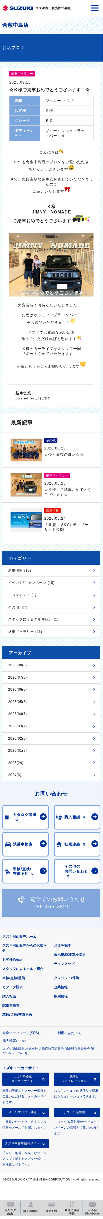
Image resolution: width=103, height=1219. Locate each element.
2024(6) (14, 775)
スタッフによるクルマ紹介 (22, 969)
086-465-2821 (51, 906)
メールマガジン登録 (22, 1112)
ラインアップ (64, 964)
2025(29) (15, 763)
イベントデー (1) (22, 595)
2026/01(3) (17, 751)
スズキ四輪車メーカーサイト (22, 1079)
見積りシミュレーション (74, 1079)
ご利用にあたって (67, 1033)
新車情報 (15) (19, 571)
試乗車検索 (10, 1005)
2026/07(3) (17, 677)
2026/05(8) (17, 702)
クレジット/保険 (66, 978)
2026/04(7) (17, 714)
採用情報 (61, 996)
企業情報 (61, 987)
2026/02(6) (17, 738)
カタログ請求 (12, 987)
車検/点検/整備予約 (17, 1015)
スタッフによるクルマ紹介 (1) (33, 619)
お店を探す (62, 945)
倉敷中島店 (15, 25)
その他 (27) (17, 607)
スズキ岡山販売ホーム (19, 936)
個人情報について (16, 1041)
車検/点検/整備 (13, 978)
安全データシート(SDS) (20, 1033)
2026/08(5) (17, 665)
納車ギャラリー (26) (25, 632)
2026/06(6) (17, 689)
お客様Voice (12, 960)
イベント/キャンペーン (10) (31, 583)
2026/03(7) (17, 726)
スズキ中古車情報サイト (22, 1143)
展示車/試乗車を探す (70, 955)
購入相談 (9, 996)
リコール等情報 (74, 1112)
